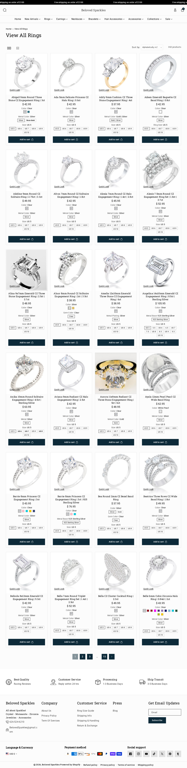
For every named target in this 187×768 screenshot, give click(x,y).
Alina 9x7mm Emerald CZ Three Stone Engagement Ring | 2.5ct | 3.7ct (26, 296)
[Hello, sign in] (175, 10)
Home (8, 29)
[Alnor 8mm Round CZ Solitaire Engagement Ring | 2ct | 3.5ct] (71, 270)
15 (104, 656)
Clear (72, 316)
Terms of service (126, 765)
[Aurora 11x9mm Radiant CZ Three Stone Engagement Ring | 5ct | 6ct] (115, 373)
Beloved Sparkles (20, 703)
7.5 (148, 331)
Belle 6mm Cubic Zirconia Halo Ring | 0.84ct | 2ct (160, 598)
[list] (17, 48)
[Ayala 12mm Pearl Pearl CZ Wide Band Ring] (160, 373)
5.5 (154, 328)
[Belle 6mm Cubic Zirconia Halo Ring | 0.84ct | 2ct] (160, 572)
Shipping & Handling (88, 720)
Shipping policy (146, 765)
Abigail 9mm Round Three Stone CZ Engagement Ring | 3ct (26, 99)
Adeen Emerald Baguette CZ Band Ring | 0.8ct (160, 99)
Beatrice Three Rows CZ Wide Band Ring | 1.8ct (160, 498)
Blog (115, 710)
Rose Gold (31, 120)
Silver (21, 120)
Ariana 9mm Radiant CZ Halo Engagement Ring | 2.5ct (71, 398)
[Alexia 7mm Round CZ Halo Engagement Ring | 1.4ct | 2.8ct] (115, 170)
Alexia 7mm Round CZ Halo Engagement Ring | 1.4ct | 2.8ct (115, 195)
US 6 (20, 129)
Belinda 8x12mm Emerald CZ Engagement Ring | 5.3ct (26, 598)
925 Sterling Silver (161, 319)
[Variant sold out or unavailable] (25, 112)
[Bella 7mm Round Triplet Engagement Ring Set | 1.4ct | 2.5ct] (71, 572)
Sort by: (136, 47)
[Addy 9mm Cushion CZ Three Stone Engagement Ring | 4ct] (115, 74)
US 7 (27, 129)
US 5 (13, 129)
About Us (46, 710)
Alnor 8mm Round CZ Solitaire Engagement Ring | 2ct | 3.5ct (71, 295)
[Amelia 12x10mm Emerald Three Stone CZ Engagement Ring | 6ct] (115, 270)
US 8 (34, 129)
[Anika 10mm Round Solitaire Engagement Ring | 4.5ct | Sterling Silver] (26, 373)
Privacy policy (108, 765)
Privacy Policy (49, 715)
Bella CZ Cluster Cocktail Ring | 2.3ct (116, 598)
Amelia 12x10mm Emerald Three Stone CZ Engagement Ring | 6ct (116, 296)
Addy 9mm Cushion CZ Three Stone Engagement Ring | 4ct (116, 99)
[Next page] (112, 657)
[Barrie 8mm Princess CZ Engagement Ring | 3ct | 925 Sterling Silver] (71, 473)
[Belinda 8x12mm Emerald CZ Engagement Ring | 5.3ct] (26, 572)
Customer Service (92, 703)
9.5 (174, 331)
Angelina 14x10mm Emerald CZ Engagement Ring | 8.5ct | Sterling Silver (160, 296)
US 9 (41, 129)
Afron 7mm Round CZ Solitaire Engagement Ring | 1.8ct (71, 195)
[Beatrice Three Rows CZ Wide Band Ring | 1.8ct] (160, 473)
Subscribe (157, 720)
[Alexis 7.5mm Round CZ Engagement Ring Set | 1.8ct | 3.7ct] (160, 170)
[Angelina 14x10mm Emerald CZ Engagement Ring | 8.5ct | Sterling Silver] (160, 270)
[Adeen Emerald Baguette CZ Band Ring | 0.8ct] (160, 74)
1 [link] (75, 656)
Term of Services (50, 720)
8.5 (161, 331)
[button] (4, 10)
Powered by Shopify (70, 764)
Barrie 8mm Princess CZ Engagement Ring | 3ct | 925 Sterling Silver (71, 499)
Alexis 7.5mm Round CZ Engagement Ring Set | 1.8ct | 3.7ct (160, 196)
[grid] (9, 48)
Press (117, 703)
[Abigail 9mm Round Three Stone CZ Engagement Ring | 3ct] (26, 74)
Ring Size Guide (85, 710)
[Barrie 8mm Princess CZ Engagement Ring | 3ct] (26, 473)
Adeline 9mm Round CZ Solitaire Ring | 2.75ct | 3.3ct (26, 195)
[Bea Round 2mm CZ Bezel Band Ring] (115, 473)
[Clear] (160, 112)
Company (49, 703)
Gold (116, 423)
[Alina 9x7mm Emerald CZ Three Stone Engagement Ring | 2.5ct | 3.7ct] (26, 270)
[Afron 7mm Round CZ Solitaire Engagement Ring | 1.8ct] (71, 170)
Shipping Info (84, 715)
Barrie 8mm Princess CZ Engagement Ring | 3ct (26, 498)
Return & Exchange (87, 725)
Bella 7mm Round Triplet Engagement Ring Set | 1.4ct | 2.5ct (71, 599)
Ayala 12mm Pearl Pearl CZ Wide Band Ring (160, 398)
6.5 (167, 328)
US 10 (27, 132)
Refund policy (90, 765)
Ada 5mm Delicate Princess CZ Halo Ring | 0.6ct (71, 99)
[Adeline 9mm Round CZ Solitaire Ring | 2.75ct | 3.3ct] (26, 170)
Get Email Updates (164, 703)
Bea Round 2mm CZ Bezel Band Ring (116, 498)
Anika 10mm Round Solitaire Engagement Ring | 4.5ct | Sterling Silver (26, 399)
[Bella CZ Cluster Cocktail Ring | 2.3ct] (115, 572)
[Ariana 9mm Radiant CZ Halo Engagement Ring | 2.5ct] (71, 373)
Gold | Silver (116, 120)
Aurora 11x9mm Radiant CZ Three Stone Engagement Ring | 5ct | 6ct (116, 399)
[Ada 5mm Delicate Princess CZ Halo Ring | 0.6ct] (71, 74)
